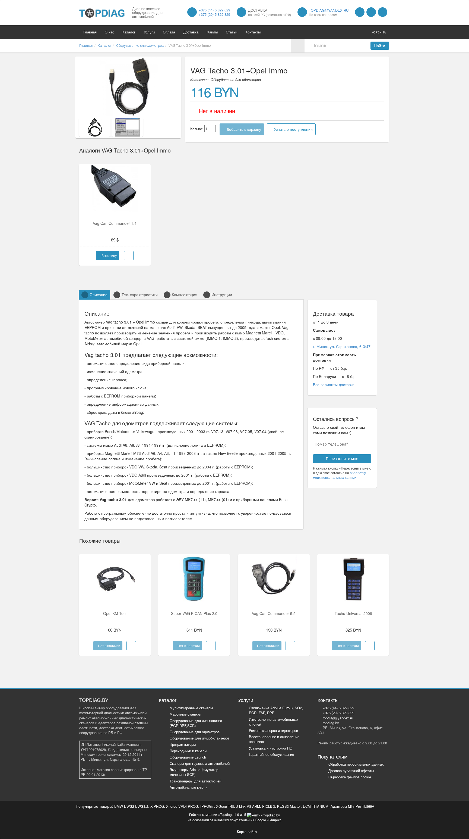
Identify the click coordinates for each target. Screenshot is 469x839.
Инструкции (221, 294)
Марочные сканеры (185, 714)
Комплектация (184, 294)
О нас (109, 32)
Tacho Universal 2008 (353, 613)
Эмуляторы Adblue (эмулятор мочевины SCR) (194, 772)
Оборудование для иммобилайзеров (200, 738)
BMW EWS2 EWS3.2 (131, 806)
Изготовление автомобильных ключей (273, 722)
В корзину (109, 255)
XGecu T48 (225, 806)
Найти (379, 46)
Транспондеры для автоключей (195, 781)
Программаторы (183, 744)
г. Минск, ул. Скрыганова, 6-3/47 (341, 346)
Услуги (149, 32)
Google (260, 819)
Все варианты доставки (333, 384)
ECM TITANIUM (315, 806)
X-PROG (157, 806)
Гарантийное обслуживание (271, 754)
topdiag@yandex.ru (328, 10)
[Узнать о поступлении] (131, 645)
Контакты (253, 32)
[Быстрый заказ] (129, 255)
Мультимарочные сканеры (191, 707)
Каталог (128, 32)
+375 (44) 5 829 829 (214, 10)
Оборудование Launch (188, 757)
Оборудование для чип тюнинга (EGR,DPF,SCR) (196, 723)
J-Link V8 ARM (248, 806)
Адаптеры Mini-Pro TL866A (352, 806)
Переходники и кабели (188, 750)
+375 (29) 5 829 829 (214, 14)
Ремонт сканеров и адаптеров (273, 730)
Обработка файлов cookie (349, 776)
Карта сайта (247, 831)
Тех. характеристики (140, 294)
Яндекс (275, 819)
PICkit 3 (268, 806)
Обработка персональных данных (356, 764)
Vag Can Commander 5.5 (274, 613)
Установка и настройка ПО (270, 748)
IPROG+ (207, 806)
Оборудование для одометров (195, 731)
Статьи (231, 32)
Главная (90, 32)
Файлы (212, 32)
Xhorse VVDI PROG (182, 806)
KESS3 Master (289, 806)
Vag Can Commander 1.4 (115, 223)
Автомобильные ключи (188, 787)
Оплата (169, 32)
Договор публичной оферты (351, 770)
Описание (98, 294)
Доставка (190, 32)
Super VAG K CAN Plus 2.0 (194, 613)
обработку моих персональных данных (339, 475)
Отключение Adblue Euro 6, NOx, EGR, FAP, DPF (276, 710)
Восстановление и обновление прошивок (274, 739)
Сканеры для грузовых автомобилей (200, 763)
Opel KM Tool (114, 613)
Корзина (379, 32)
